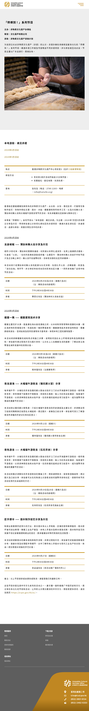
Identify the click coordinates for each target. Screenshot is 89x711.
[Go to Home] (13, 4)
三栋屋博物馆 (74, 169)
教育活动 (7, 640)
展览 (5, 636)
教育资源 (7, 649)
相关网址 (7, 661)
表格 (46, 640)
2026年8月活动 (11, 150)
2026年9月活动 (11, 156)
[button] (82, 4)
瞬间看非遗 (49, 645)
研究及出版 (49, 636)
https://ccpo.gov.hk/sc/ (23, 592)
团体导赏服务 (8, 645)
